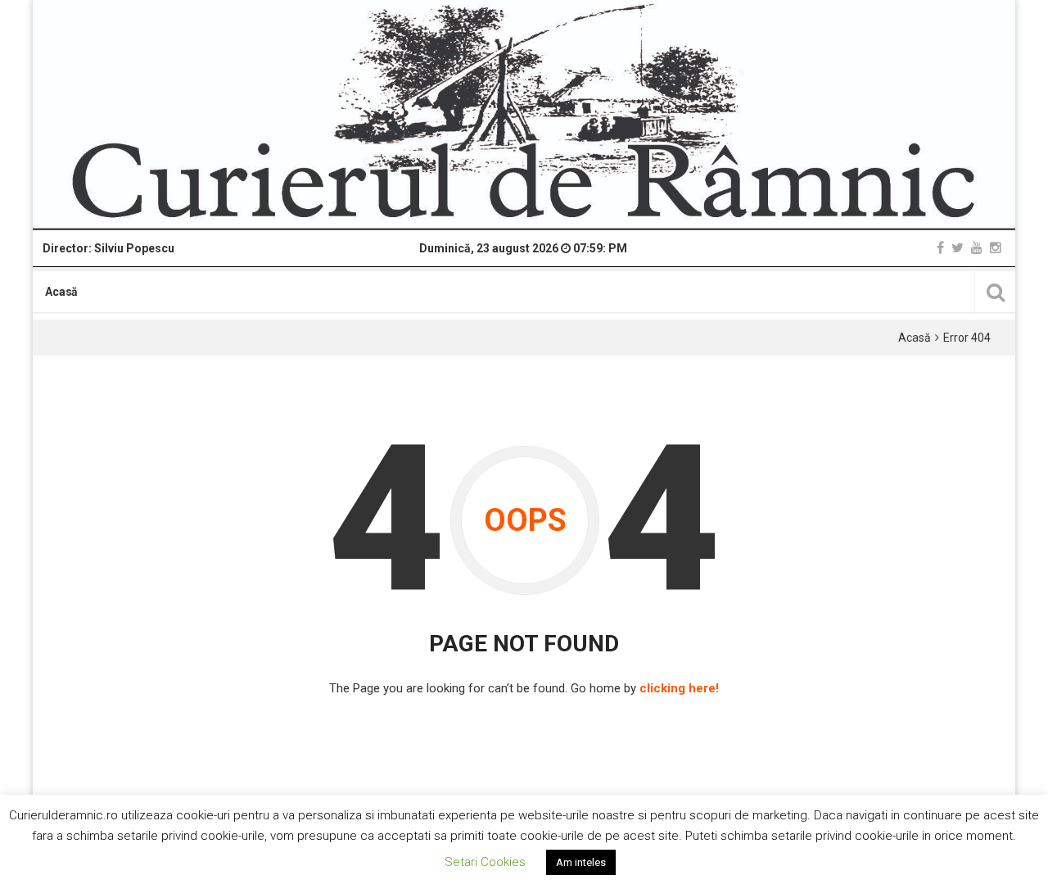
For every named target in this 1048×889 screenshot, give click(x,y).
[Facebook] (940, 248)
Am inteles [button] (581, 862)
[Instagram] (995, 248)
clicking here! (679, 688)
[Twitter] (957, 248)
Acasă (61, 291)
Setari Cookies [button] (485, 862)
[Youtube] (977, 248)
